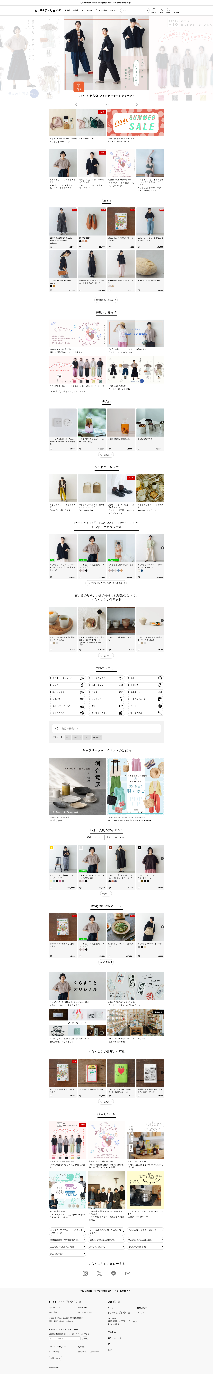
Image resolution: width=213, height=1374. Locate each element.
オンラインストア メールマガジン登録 (63, 1329)
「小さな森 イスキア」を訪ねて (142, 1230)
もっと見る (105, 455)
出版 (110, 1350)
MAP (134, 1321)
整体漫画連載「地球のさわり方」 (65, 1240)
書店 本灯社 (112, 1313)
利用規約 (81, 1347)
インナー (56, 685)
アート (133, 706)
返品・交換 (53, 1312)
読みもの (112, 1332)
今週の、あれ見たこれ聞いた (102, 1240)
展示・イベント (115, 1338)
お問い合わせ (55, 1358)
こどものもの (58, 713)
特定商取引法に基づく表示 (88, 1352)
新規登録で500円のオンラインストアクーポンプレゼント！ (72, 1334)
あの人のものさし (97, 1247)
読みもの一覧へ (57, 1254)
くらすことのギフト (100, 713)
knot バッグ (97, 737)
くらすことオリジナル (62, 678)
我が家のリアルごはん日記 (140, 1240)
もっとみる (105, 656)
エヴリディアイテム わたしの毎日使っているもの (66, 1231)
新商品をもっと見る (105, 300)
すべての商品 (136, 713)
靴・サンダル (58, 692)
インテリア (96, 699)
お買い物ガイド (55, 1308)
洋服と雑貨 (142, 1308)
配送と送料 (82, 1308)
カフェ (110, 1308)
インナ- (86, 737)
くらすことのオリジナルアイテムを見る (105, 583)
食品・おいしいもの (61, 706)
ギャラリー (142, 1313)
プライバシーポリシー (57, 1347)
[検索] (147, 10)
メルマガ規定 (54, 1352)
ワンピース (77, 737)
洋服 (132, 678)
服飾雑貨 (134, 685)
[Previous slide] (77, 104)
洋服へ (105, 894)
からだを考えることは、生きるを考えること (105, 1231)
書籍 (94, 706)
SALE (68, 737)
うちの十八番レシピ (137, 1247)
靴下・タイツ (97, 685)
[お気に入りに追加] (51, 247)
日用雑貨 (56, 699)
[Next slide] (135, 104)
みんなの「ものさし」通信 (62, 1247)
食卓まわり (135, 692)
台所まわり (96, 692)
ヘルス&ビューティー (140, 699)
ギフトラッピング (85, 1312)
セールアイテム (98, 678)
